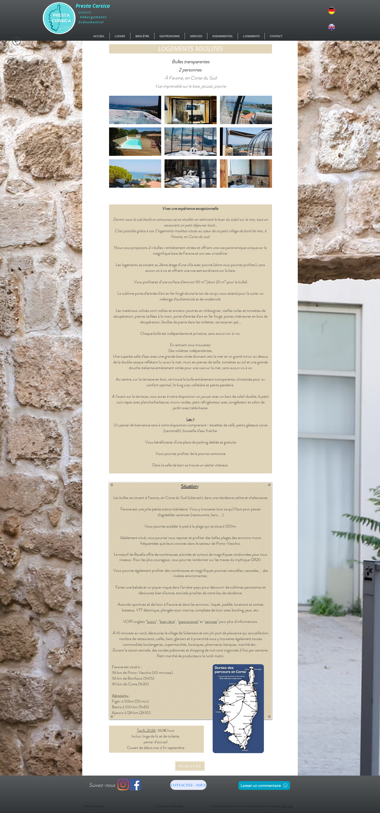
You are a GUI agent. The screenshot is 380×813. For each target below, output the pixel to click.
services (211, 621)
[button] (135, 110)
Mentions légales (94, 806)
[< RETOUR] (16, 41)
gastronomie (188, 621)
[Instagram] (123, 784)
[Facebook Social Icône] (135, 784)
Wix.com (288, 806)
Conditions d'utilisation (169, 806)
